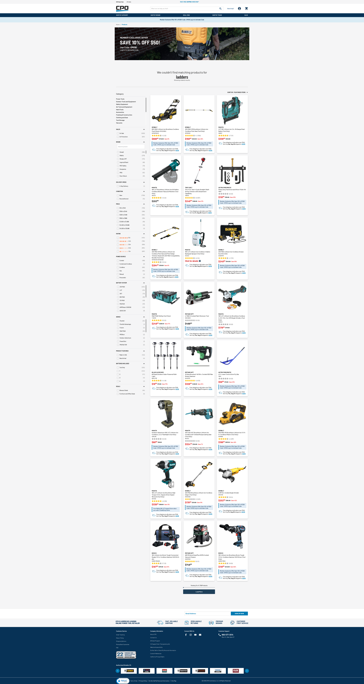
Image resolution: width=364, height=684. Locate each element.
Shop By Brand (155, 15)
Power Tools (120, 99)
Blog (246, 15)
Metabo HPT (189, 314)
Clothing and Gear (122, 117)
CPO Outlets (129, 2)
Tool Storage (120, 120)
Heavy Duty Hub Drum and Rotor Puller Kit (232, 189)
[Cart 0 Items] (246, 8)
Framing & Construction (124, 115)
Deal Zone (186, 15)
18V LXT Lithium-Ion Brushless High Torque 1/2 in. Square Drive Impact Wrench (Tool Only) (163, 495)
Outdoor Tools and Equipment (126, 101)
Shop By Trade (217, 15)
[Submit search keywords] (220, 8)
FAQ (117, 647)
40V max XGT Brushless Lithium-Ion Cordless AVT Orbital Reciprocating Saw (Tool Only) (198, 434)
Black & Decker (158, 372)
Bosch (154, 553)
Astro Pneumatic (224, 187)
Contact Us (153, 637)
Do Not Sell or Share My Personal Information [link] (163, 650)
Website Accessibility (156, 647)
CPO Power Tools (120, 2)
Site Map (173, 681)
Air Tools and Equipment (124, 107)
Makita (221, 127)
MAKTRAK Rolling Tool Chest (161, 316)
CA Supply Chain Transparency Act (160, 644)
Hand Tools (119, 109)
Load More (199, 592)
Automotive (120, 112)
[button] (131, 129)
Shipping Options (121, 641)
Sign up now (239, 613)
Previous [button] (118, 671)
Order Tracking (120, 635)
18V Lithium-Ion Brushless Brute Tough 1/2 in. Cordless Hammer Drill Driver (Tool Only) (231, 557)
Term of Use (133, 681)
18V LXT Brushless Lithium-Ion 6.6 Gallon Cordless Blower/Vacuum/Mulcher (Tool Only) (165, 191)
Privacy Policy (143, 681)
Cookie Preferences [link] (155, 653)
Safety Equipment (122, 104)
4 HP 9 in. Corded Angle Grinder (228, 493)
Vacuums (119, 123)
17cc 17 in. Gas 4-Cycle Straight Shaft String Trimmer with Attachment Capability (197, 191)
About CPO (153, 634)
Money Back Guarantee (122, 644)
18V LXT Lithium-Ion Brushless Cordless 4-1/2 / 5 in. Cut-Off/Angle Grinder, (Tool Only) (231, 318)
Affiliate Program (155, 641)
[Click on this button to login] (239, 8)
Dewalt (154, 127)
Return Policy (120, 638)
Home (118, 24)
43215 (177, 150)
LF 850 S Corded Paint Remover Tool (197, 316)
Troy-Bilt (188, 187)
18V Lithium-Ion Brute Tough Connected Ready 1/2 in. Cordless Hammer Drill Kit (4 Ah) (165, 557)
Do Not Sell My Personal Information (159, 681)
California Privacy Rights (157, 657)
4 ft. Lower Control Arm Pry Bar (228, 374)
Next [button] (247, 671)
